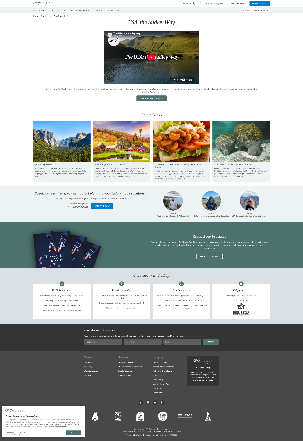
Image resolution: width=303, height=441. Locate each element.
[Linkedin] (162, 402)
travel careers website (203, 380)
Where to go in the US (45, 164)
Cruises (73, 10)
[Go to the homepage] (43, 3)
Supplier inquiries (125, 371)
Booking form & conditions (163, 366)
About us (99, 10)
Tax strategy (158, 388)
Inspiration (84, 10)
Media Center (158, 392)
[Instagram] (148, 402)
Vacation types (57, 10)
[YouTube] (155, 402)
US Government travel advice (130, 366)
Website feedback (91, 371)
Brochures (113, 10)
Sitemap (87, 375)
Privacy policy (158, 375)
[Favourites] (194, 3)
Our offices (88, 362)
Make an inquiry (102, 206)
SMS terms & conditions (162, 371)
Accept (73, 433)
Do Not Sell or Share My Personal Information (16, 433)
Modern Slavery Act (161, 384)
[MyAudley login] (200, 3)
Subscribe (211, 342)
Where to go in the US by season (110, 164)
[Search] (268, 10)
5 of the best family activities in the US (232, 164)
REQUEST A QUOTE (259, 3)
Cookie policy (158, 379)
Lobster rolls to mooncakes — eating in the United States (178, 165)
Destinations (39, 10)
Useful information (125, 362)
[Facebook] (140, 402)
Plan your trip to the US (151, 98)
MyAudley (88, 366)
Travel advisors (124, 375)
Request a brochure (209, 257)
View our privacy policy (58, 427)
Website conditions (160, 362)
